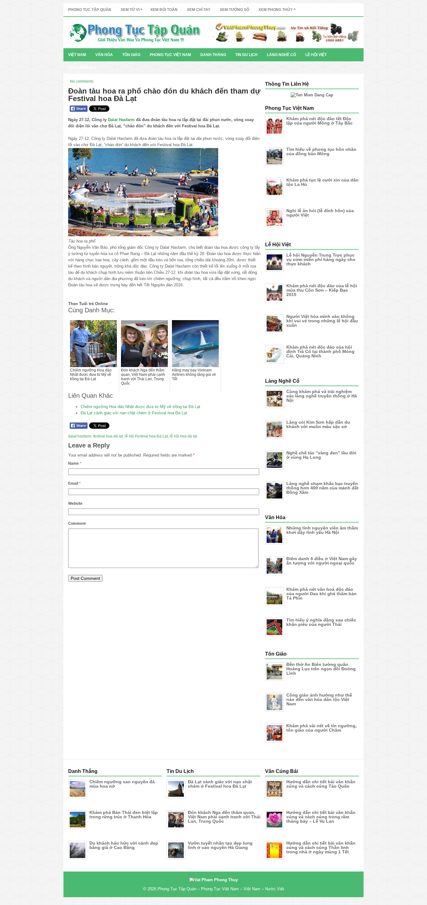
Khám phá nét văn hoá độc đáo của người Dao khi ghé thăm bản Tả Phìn (321, 594)
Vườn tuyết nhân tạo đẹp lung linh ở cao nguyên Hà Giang (220, 845)
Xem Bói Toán (164, 10)
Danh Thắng (213, 55)
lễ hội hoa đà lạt (183, 436)
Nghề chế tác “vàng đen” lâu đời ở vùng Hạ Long (321, 455)
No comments (81, 81)
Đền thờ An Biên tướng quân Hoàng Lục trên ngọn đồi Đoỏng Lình (321, 669)
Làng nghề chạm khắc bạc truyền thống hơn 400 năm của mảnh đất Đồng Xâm (322, 488)
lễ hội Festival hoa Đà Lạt (146, 436)
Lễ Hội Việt (316, 55)
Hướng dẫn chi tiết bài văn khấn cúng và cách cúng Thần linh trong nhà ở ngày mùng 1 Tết (320, 847)
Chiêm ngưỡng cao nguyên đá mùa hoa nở (122, 784)
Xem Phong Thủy (277, 9)
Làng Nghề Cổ (281, 55)
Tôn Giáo (131, 55)
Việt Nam (77, 55)
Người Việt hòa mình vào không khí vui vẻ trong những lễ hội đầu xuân (322, 321)
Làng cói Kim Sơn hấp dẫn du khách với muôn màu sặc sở (318, 424)
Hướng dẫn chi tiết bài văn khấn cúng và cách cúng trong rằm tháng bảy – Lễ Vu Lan (320, 817)
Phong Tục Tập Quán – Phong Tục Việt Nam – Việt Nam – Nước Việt (221, 889)
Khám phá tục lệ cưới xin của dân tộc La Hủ (322, 182)
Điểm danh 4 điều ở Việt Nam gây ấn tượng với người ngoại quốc (321, 560)
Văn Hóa (104, 55)
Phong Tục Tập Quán (89, 10)
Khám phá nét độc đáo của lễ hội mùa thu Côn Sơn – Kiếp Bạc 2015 (321, 290)
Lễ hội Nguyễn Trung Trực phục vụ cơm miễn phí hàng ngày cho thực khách (320, 259)
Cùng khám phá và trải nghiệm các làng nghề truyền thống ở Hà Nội (321, 396)
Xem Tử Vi (132, 9)
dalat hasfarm (79, 436)
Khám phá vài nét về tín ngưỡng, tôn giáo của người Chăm (321, 728)
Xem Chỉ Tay (198, 10)
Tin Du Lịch (246, 55)
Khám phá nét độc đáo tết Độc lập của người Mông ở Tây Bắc (319, 120)
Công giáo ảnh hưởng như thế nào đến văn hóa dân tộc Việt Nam (319, 699)
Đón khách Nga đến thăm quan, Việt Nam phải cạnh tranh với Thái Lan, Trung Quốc (224, 817)
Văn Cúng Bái (82, 67)
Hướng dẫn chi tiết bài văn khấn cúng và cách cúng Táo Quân (320, 784)
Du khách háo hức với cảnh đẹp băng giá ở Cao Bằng (123, 845)
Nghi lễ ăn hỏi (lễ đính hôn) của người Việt (320, 212)
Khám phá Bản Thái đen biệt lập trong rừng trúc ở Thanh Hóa (123, 814)
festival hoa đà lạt (108, 436)
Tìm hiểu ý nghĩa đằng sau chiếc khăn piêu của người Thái (321, 622)
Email (74, 483)
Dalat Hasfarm (121, 119)
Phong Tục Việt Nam (170, 55)
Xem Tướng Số (234, 10)
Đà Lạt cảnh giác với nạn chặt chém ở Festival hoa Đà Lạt (134, 413)
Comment (77, 523)
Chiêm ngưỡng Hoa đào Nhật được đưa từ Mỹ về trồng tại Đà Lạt (140, 406)
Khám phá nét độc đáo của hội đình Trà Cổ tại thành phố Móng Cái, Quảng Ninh (320, 351)
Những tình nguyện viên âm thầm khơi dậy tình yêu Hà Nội (322, 530)
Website (75, 503)
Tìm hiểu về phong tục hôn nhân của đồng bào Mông (321, 151)
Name (74, 463)
